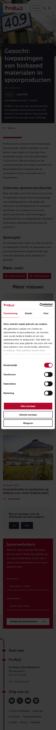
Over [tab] (46, 313)
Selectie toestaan (28, 414)
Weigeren (28, 423)
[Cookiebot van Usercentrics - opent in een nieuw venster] (40, 305)
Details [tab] (28, 313)
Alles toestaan (28, 406)
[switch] (48, 374)
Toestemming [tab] (10, 313)
